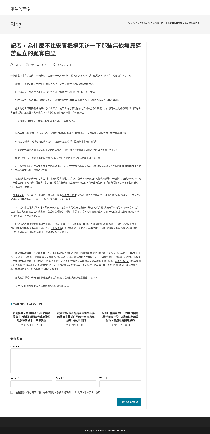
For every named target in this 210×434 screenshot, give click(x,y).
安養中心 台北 (69, 195)
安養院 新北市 (122, 261)
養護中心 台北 (46, 108)
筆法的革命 (20, 8)
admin (18, 64)
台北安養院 (56, 228)
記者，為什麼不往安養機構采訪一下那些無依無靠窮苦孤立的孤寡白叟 (166, 23)
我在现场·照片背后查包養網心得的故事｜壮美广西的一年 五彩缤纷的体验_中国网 (76, 316)
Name (15, 378)
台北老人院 (18, 195)
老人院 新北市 (45, 178)
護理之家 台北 (63, 207)
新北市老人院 (40, 207)
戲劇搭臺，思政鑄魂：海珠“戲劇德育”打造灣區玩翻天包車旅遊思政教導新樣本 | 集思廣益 (32, 316)
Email (60, 378)
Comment (17, 346)
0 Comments (65, 64)
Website (103, 378)
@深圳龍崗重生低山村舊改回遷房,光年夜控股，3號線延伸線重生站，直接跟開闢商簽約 (120, 316)
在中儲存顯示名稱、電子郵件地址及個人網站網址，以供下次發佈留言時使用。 (59, 392)
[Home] (129, 23)
